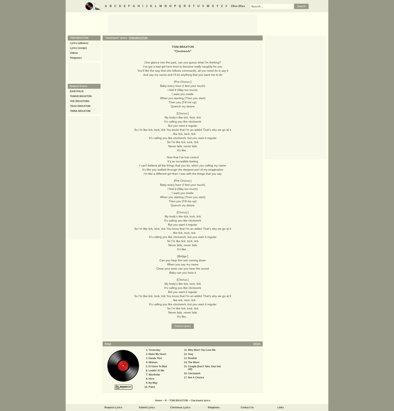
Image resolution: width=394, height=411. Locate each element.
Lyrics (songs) (78, 48)
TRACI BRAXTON (80, 106)
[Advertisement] (182, 23)
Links (280, 407)
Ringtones (76, 57)
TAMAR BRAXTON (81, 96)
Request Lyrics (113, 407)
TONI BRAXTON (138, 38)
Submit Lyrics (147, 407)
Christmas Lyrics (180, 407)
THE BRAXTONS (79, 101)
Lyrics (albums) (79, 43)
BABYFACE (77, 91)
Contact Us (247, 407)
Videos (74, 53)
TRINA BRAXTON (80, 111)
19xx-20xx (238, 6)
